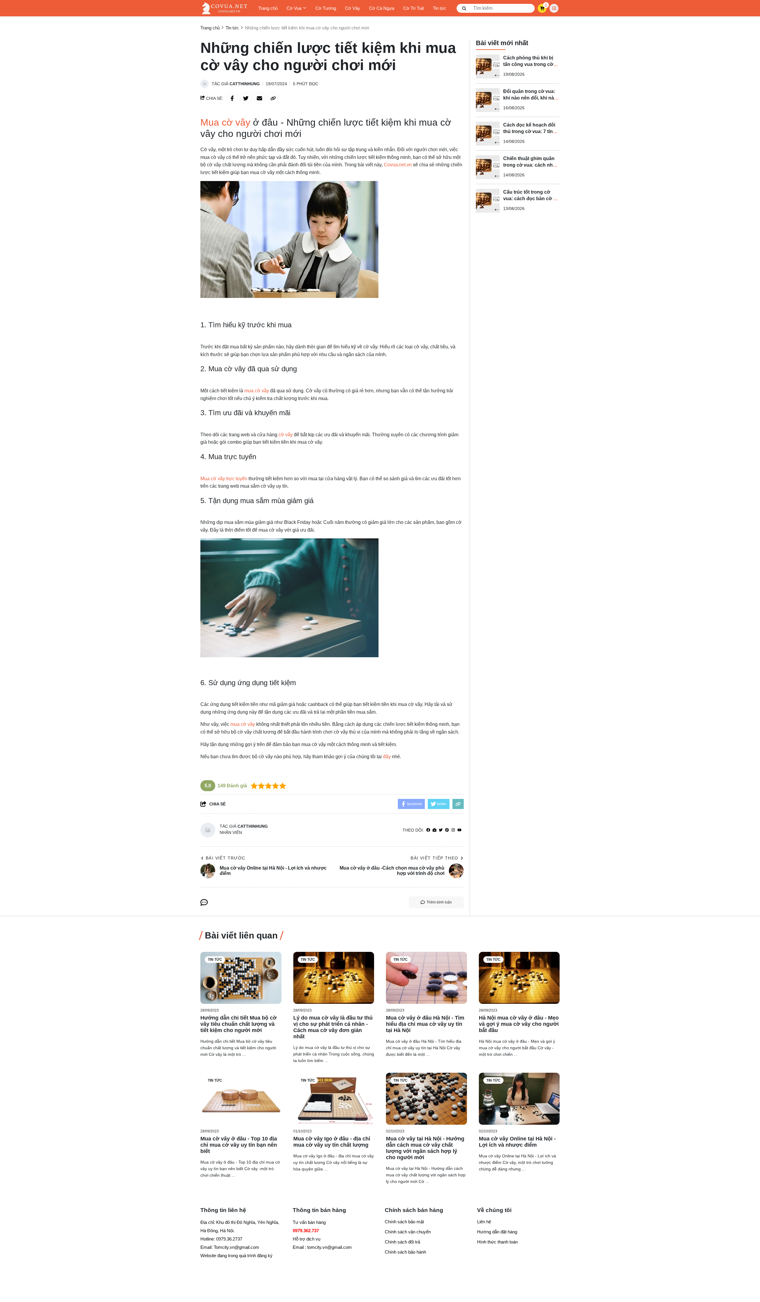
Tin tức (439, 8)
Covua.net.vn (398, 164)
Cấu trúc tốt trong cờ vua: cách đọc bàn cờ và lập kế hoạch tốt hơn (530, 198)
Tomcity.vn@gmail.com (236, 1247)
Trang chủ (268, 8)
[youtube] (459, 830)
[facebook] (428, 830)
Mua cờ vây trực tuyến (223, 478)
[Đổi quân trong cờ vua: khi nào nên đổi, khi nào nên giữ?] (488, 100)
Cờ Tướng (325, 8)
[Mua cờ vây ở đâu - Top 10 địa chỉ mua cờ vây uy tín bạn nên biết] (240, 1099)
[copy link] (273, 98)
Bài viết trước (226, 858)
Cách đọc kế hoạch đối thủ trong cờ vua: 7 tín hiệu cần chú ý (529, 131)
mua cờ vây (256, 390)
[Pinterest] (447, 830)
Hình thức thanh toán (497, 1241)
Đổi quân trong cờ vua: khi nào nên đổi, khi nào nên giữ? (530, 98)
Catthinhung (244, 83)
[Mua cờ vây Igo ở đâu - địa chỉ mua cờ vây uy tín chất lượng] (333, 1099)
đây (387, 756)
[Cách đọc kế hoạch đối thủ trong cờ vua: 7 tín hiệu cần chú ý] (488, 134)
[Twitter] (441, 830)
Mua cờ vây (225, 122)
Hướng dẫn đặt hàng (497, 1231)
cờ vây (285, 434)
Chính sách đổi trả (402, 1241)
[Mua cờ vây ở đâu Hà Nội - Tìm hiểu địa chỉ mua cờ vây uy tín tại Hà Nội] (426, 978)
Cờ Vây (352, 8)
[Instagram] (453, 830)
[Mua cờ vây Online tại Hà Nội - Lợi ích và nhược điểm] (519, 1099)
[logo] (224, 8)
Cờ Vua (293, 8)
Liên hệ (484, 1221)
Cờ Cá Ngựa (381, 8)
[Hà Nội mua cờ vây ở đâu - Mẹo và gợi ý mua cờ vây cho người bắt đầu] (519, 978)
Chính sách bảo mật (404, 1221)
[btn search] (464, 8)
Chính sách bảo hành (405, 1251)
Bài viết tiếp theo (434, 858)
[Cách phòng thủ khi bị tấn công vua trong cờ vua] (488, 66)
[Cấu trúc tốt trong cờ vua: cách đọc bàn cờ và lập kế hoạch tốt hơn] (488, 201)
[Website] (434, 830)
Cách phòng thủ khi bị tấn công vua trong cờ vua (528, 64)
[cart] (542, 8)
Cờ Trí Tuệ (413, 8)
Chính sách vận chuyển (408, 1231)
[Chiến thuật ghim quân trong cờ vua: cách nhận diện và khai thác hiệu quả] (488, 167)
